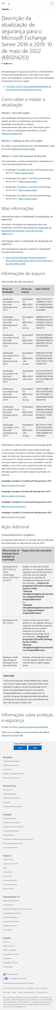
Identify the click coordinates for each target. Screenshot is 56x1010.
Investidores (7, 958)
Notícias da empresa (9, 950)
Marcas (14, 992)
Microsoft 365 (7, 769)
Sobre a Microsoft (8, 946)
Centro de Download (9, 794)
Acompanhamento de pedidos (12, 806)
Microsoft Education (9, 818)
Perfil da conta (7, 790)
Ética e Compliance (41, 988)
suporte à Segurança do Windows (33, 726)
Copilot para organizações (11, 761)
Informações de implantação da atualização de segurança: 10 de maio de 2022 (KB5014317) (26, 230)
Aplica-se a (8, 63)
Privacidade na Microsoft (11, 954)
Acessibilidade (7, 967)
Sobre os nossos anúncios (26, 992)
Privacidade (30, 988)
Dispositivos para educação (11, 822)
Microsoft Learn (8, 905)
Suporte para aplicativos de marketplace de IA (17, 909)
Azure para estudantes (10, 847)
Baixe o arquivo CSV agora (13, 485)
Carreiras (6, 942)
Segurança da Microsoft (12, 735)
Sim (20, 747)
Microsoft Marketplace (10, 917)
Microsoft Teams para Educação (13, 827)
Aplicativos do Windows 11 (11, 778)
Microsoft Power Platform (11, 921)
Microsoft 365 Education (10, 831)
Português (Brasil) (12, 974)
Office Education (8, 835)
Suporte (5, 9)
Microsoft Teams (8, 889)
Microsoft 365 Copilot (10, 884)
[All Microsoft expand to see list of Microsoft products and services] (3, 3)
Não (35, 747)
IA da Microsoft (8, 859)
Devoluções (6, 802)
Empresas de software (10, 926)
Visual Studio (7, 930)
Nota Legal (6, 992)
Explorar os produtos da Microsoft (13, 774)
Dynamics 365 (7, 872)
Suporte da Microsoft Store (11, 798)
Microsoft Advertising (10, 880)
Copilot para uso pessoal (11, 765)
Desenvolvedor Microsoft (11, 901)
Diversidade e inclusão (10, 963)
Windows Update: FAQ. (12, 133)
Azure (5, 868)
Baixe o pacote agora (24, 172)
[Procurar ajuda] (9, 3)
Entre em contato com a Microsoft (14, 988)
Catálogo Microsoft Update (23, 148)
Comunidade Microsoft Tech (12, 913)
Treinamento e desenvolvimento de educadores (18, 839)
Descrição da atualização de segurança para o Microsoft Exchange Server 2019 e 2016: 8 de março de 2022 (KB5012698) (29, 260)
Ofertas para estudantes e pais (13, 843)
